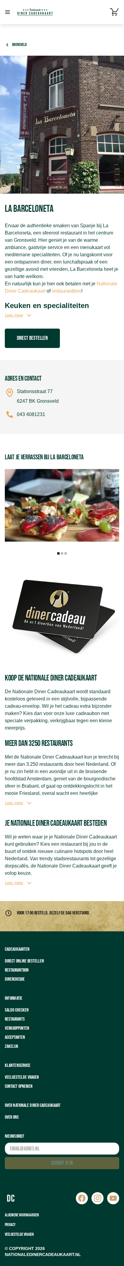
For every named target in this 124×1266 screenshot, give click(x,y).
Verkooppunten (17, 1028)
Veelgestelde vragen (22, 1077)
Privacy (10, 1224)
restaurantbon (66, 291)
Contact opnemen (19, 1086)
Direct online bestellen (24, 961)
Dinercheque (15, 979)
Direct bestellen (32, 338)
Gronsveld (19, 44)
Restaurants (15, 1019)
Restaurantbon (17, 970)
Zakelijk (11, 1046)
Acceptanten (15, 1037)
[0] (114, 12)
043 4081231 (31, 414)
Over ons (12, 1117)
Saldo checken (17, 1010)
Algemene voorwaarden (22, 1215)
